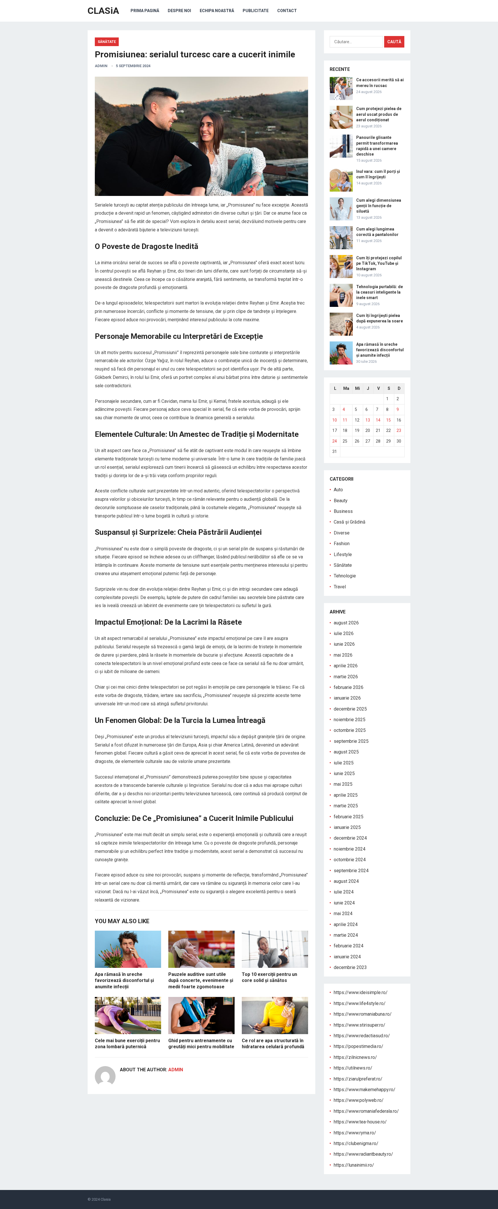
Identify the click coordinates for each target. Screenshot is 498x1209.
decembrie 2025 (350, 709)
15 (388, 420)
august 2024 (346, 881)
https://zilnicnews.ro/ (355, 1057)
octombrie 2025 (350, 730)
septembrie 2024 (351, 870)
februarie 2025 (348, 816)
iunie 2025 (344, 773)
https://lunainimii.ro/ (354, 1165)
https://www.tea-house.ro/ (360, 1122)
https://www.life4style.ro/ (360, 1003)
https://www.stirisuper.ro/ (359, 1025)
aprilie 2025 (346, 795)
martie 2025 (346, 805)
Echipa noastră (217, 10)
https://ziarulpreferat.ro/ (358, 1079)
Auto (338, 489)
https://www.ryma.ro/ (355, 1133)
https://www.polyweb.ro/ (359, 1100)
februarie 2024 (348, 946)
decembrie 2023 (350, 967)
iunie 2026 (344, 644)
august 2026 (346, 623)
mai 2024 (343, 913)
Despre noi (179, 10)
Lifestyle (343, 554)
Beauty (341, 500)
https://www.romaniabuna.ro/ (363, 1014)
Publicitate (256, 10)
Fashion (342, 543)
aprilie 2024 (346, 924)
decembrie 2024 (350, 838)
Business (343, 511)
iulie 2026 (344, 633)
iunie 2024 (344, 903)
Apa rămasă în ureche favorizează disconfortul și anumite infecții (124, 980)
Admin (101, 66)
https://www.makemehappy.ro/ (364, 1089)
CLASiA (103, 10)
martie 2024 (346, 935)
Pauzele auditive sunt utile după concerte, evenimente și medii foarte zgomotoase (200, 980)
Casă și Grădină (349, 522)
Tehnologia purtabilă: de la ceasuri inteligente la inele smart (379, 292)
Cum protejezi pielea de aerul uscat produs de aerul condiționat (378, 114)
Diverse (342, 533)
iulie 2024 (344, 892)
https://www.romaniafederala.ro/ (366, 1111)
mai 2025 (343, 784)
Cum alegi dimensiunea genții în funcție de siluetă (378, 206)
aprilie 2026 (346, 665)
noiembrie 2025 (349, 719)
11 (345, 420)
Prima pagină (145, 10)
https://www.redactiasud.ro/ (362, 1035)
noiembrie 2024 (349, 849)
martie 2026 (346, 676)
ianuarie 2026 (347, 698)
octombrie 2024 (350, 859)
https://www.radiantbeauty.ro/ (363, 1154)
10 (334, 420)
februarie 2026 (348, 687)
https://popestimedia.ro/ (358, 1046)
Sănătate (107, 42)
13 (367, 420)
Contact (287, 10)
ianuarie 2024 (347, 956)
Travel (340, 587)
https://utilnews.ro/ (353, 1068)
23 (399, 430)
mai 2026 (343, 655)
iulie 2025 (344, 763)
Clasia (106, 1199)
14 (378, 420)
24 (334, 441)
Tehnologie (345, 576)
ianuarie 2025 (347, 827)
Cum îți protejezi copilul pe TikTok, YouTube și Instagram (379, 263)
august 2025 (346, 752)
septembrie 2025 (351, 741)
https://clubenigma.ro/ (356, 1143)
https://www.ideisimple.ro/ (361, 992)
